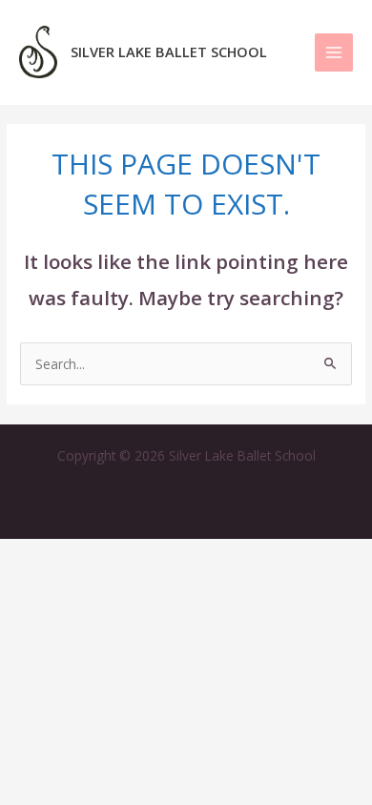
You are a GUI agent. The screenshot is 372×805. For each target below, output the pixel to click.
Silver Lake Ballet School (169, 51)
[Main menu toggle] (334, 52)
